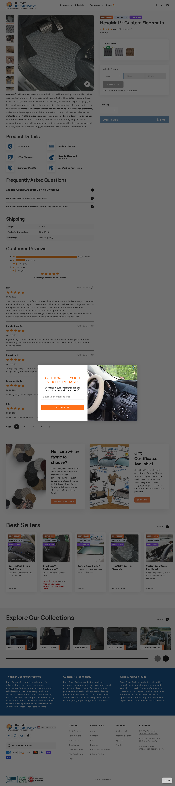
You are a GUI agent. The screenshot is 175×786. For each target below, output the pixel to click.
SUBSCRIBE (62, 407)
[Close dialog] (134, 367)
